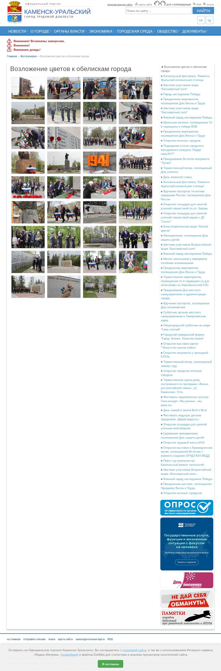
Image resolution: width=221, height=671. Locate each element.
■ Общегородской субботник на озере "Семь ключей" (185, 327)
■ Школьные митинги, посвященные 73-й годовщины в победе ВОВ (187, 124)
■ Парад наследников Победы (180, 94)
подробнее (69, 654)
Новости (17, 31)
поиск (51, 639)
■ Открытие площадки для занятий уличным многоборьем (184, 426)
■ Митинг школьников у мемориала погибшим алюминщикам (184, 261)
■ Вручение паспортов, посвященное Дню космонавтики (185, 305)
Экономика (100, 31)
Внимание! (22, 45)
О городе (40, 31)
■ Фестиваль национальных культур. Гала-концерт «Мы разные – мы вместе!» (185, 401)
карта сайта (145, 4)
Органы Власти (69, 31)
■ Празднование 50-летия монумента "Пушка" (185, 161)
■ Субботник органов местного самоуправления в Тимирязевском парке (183, 316)
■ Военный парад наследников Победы (186, 253)
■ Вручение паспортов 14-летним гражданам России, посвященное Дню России (186, 195)
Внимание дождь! (27, 49)
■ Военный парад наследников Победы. (187, 117)
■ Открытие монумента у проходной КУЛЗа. (184, 354)
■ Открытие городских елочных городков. (181, 373)
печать (210, 4)
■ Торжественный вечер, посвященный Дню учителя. (186, 170)
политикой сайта (134, 650)
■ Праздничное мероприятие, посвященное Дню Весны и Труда (183, 101)
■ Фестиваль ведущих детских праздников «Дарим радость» (181, 417)
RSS (199, 4)
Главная (12, 56)
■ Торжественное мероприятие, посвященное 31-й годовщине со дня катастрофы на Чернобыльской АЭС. (185, 281)
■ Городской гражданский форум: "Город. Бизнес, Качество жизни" (183, 336)
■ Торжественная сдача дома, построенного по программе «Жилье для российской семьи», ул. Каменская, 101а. (184, 386)
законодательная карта (90, 639)
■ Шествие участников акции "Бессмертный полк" (180, 87)
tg (209, 20)
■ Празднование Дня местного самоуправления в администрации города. (183, 294)
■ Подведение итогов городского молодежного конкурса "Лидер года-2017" (182, 150)
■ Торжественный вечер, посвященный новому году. (186, 364)
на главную (14, 639)
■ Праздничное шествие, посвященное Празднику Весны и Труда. (186, 486)
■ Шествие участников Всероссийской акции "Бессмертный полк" (186, 246)
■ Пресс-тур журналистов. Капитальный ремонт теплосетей (182, 462)
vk (201, 20)
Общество (167, 31)
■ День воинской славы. (177, 177)
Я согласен (110, 664)
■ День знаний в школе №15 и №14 (184, 410)
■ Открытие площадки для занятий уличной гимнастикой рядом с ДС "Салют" (184, 217)
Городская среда (134, 31)
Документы (194, 31)
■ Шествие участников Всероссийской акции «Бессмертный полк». (186, 471)
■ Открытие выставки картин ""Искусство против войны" (179, 345)
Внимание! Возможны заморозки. (39, 41)
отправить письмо (34, 639)
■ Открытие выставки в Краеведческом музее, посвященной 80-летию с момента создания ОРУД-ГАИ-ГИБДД (186, 451)
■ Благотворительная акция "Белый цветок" (184, 228)
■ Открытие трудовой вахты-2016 (182, 442)
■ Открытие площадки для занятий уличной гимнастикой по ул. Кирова (184, 206)
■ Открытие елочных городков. (181, 140)
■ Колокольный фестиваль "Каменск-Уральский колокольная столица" (185, 184)
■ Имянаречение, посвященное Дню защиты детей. (184, 237)
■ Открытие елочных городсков (181, 493)
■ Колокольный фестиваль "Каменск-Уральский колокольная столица (185, 78)
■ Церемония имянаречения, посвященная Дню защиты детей (182, 435)
